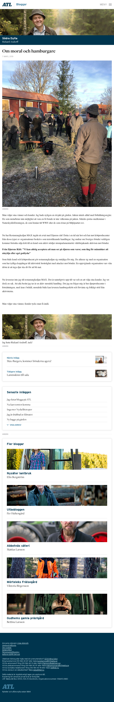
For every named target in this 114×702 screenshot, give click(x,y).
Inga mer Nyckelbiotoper (19, 409)
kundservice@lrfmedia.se (47, 661)
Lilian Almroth (22, 643)
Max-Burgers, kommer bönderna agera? (29, 361)
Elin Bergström (15, 477)
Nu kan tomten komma (18, 404)
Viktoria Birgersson (18, 585)
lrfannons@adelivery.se (51, 663)
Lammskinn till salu (18, 375)
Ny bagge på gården (16, 419)
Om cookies (6, 648)
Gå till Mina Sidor (51, 659)
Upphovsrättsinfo (9, 645)
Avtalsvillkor (7, 650)
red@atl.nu (54, 668)
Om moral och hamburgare (29, 51)
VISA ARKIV (15, 425)
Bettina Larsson (15, 622)
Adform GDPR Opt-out (11, 654)
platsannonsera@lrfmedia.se (57, 665)
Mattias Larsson (16, 549)
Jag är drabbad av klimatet (20, 414)
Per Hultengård (15, 513)
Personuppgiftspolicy (10, 652)
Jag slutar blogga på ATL (19, 399)
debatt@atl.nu (38, 670)
